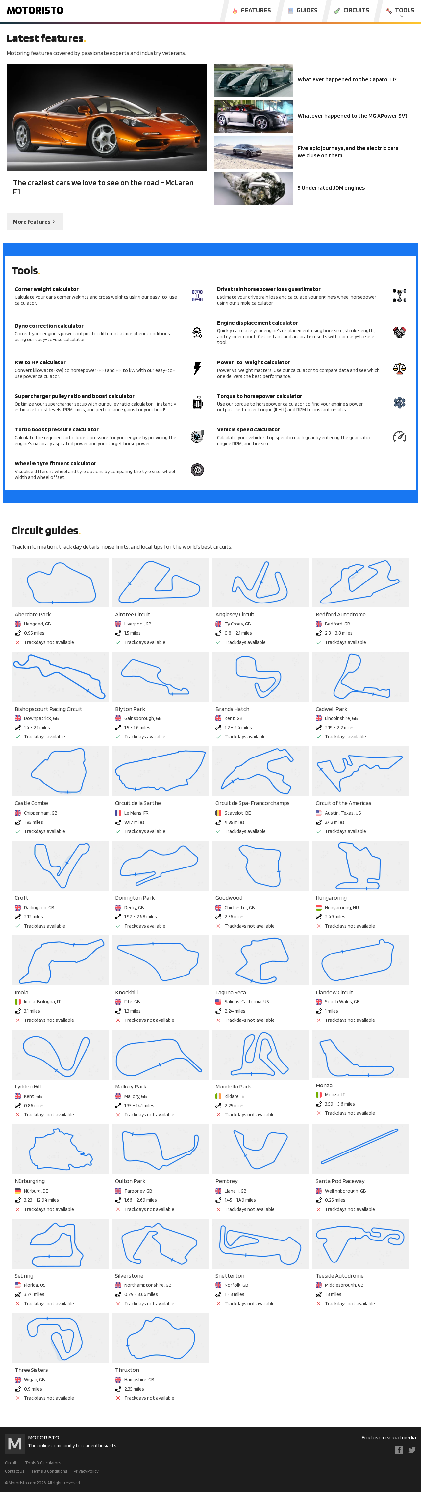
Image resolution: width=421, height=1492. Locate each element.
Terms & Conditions (49, 1471)
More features (32, 221)
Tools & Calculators (43, 1462)
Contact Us (14, 1471)
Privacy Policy (86, 1471)
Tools (404, 10)
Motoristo (35, 10)
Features (256, 10)
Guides (307, 10)
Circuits (356, 10)
